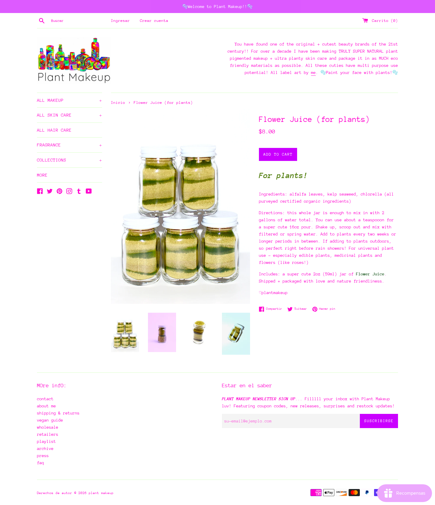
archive (45, 448)
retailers (47, 434)
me (313, 72)
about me (46, 406)
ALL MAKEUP (69, 100)
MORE (42, 175)
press (43, 455)
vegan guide (50, 420)
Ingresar (120, 20)
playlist (46, 441)
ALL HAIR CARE (54, 130)
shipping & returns (58, 413)
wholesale (47, 427)
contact (45, 398)
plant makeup (101, 493)
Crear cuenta (154, 20)
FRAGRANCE (69, 144)
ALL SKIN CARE (69, 114)
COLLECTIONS (69, 159)
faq (40, 462)
